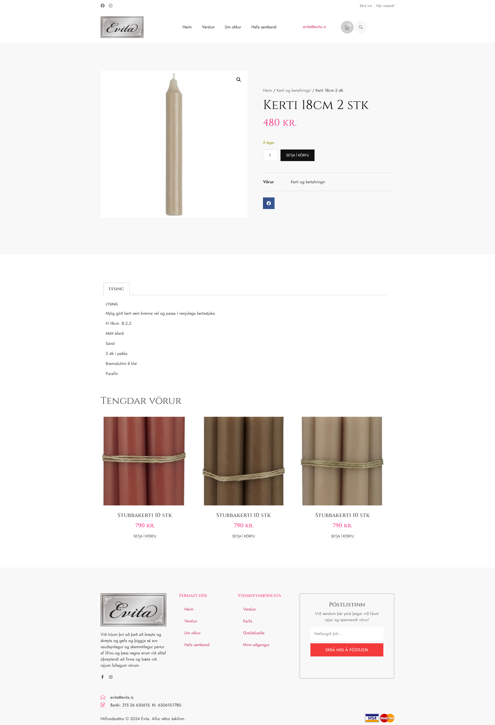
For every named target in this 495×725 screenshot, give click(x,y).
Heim (187, 26)
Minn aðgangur (256, 645)
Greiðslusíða (254, 633)
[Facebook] (103, 6)
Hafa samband (263, 26)
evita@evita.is (314, 27)
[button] (360, 27)
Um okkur (233, 26)
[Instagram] (111, 6)
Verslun (208, 26)
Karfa (247, 621)
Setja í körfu (297, 155)
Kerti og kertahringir (294, 90)
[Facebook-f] (102, 677)
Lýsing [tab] (116, 289)
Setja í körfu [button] (145, 536)
